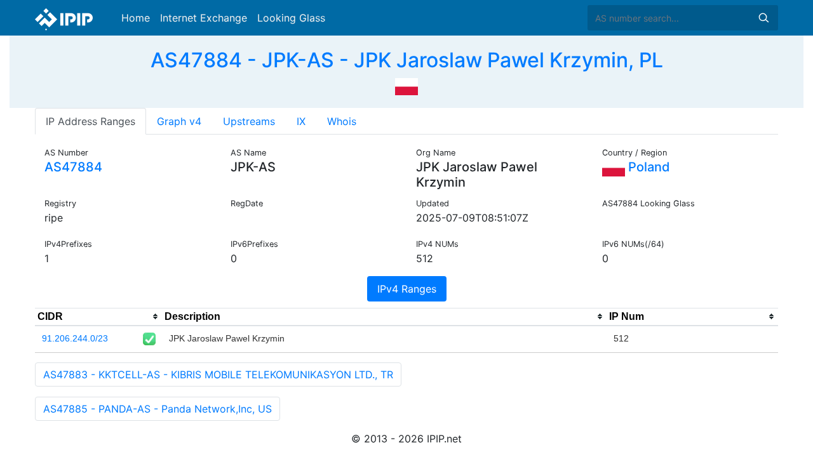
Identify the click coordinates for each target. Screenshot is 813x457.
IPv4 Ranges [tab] (406, 288)
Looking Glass (291, 17)
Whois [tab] (341, 121)
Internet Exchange (203, 17)
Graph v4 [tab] (179, 121)
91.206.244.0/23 (75, 338)
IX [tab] (301, 121)
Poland (647, 167)
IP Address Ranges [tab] (90, 121)
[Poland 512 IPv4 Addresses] (406, 85)
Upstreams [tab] (249, 121)
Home (135, 17)
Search (763, 18)
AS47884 (73, 167)
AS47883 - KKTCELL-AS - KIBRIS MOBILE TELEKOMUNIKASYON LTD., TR (218, 374)
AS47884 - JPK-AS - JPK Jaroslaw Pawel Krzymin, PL (407, 60)
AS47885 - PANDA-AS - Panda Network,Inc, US (157, 408)
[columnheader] (98, 317)
